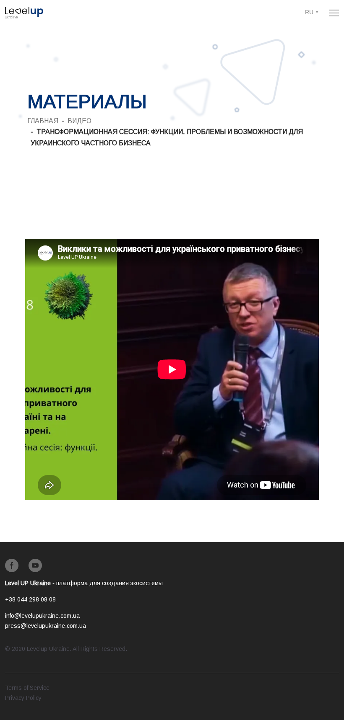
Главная (42, 120)
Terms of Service (27, 687)
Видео (79, 120)
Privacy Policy (23, 697)
